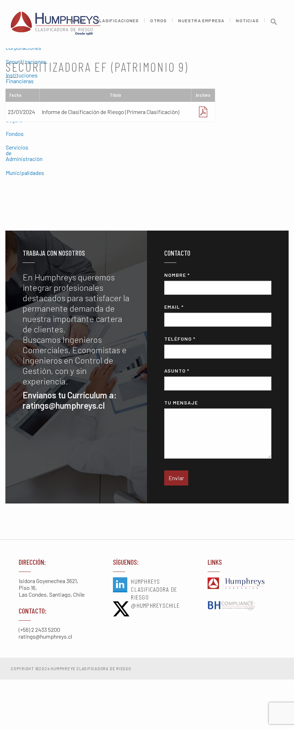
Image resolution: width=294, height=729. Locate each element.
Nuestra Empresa (201, 20)
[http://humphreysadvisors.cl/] (241, 583)
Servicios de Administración (8, 153)
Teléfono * (179, 339)
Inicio (77, 20)
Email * (174, 307)
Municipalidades (8, 172)
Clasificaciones (117, 20)
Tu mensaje (181, 402)
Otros (158, 20)
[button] (274, 24)
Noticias (247, 20)
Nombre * (177, 275)
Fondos (8, 133)
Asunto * (176, 371)
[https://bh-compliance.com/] (241, 605)
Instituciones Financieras (8, 78)
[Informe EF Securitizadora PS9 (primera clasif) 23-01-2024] (203, 112)
